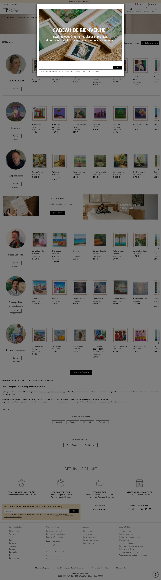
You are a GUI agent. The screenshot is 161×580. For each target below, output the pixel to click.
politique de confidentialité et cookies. (87, 71)
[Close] (121, 6)
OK (117, 68)
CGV (66, 71)
